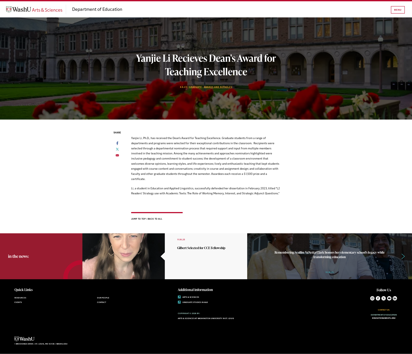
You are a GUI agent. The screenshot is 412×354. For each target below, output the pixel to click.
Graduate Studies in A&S (195, 302)
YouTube (389, 298)
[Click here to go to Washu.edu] (24, 341)
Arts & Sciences (190, 297)
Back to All (155, 219)
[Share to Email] (117, 156)
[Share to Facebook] (117, 144)
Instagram (372, 298)
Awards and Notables (218, 87)
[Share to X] (117, 150)
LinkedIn (395, 298)
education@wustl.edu (383, 318)
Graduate (195, 87)
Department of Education (97, 9)
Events (18, 302)
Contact (101, 302)
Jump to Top (138, 219)
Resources (20, 298)
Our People (103, 298)
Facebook (378, 298)
